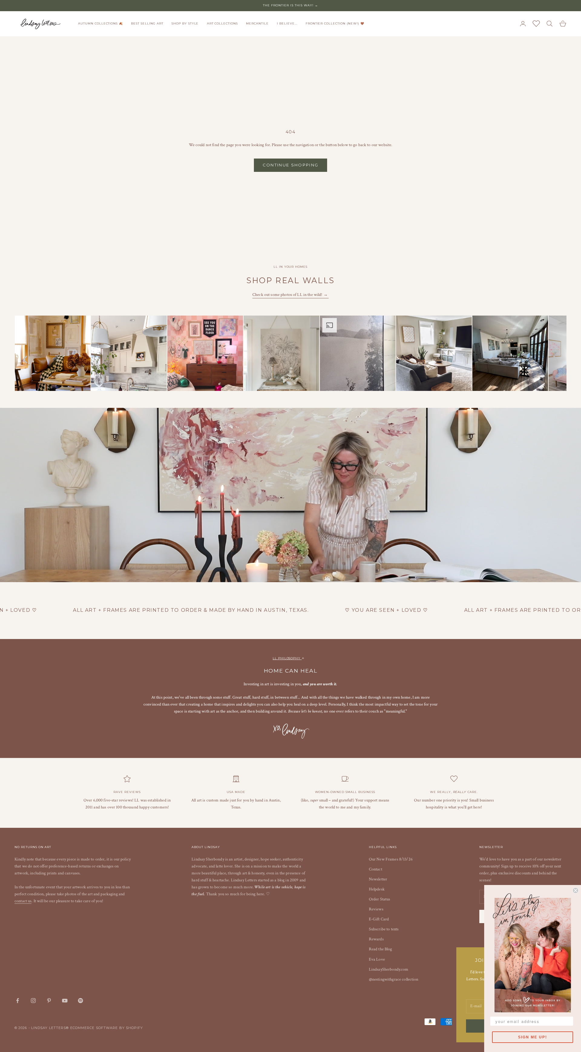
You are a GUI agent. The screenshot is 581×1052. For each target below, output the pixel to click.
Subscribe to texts (384, 929)
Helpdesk (377, 889)
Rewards (376, 939)
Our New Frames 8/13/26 (391, 859)
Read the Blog (380, 949)
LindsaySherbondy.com (389, 969)
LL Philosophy (287, 658)
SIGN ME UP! (532, 1037)
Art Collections (222, 23)
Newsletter (378, 879)
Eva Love (377, 959)
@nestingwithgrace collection (394, 979)
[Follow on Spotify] (80, 1001)
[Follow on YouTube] (65, 1001)
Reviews (376, 909)
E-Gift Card (379, 919)
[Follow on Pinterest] (49, 1001)
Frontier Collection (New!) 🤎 (335, 23)
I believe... (287, 23)
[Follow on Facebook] (18, 1001)
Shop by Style (185, 23)
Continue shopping (291, 164)
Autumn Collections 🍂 (100, 23)
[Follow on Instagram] (33, 1001)
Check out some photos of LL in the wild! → (290, 294)
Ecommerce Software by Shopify (106, 1028)
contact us (23, 901)
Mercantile (257, 23)
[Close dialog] (576, 890)
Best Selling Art (147, 23)
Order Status (379, 899)
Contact (375, 869)
